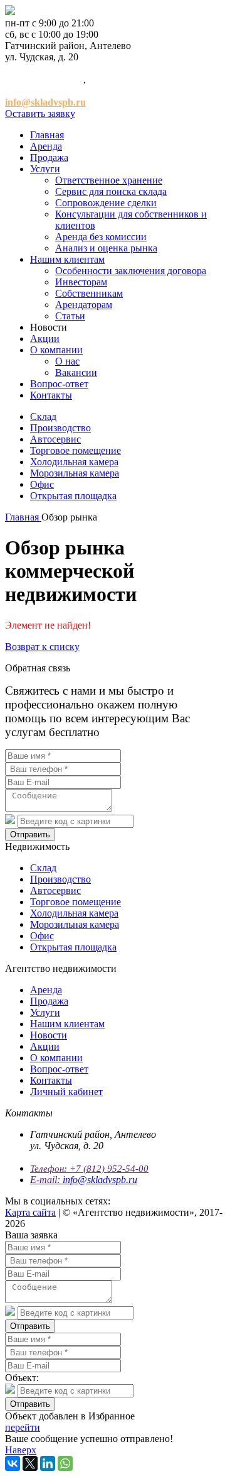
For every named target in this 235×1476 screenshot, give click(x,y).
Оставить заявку (40, 113)
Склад (43, 416)
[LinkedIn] (47, 1463)
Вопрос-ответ (59, 383)
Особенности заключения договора (130, 270)
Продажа (49, 157)
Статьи (70, 316)
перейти (22, 1427)
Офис (42, 484)
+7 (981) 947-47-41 (44, 90)
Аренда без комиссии (101, 236)
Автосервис (55, 439)
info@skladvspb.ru (100, 1179)
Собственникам (89, 293)
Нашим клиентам (67, 259)
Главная (47, 134)
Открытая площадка (73, 495)
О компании (56, 349)
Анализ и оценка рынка (106, 248)
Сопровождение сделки (106, 202)
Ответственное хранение (108, 180)
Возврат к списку (42, 646)
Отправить (30, 834)
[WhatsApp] (65, 1463)
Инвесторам (81, 282)
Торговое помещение (75, 450)
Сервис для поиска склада (111, 191)
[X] (30, 1463)
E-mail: (46, 1179)
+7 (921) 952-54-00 (44, 79)
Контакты (51, 395)
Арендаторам (83, 304)
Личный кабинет (66, 1091)
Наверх (20, 1450)
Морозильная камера (74, 473)
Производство (60, 427)
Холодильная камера (74, 461)
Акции (45, 338)
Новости (48, 1035)
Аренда (46, 146)
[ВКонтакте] (12, 1463)
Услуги (45, 168)
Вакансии (76, 372)
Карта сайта (30, 1212)
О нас (67, 361)
